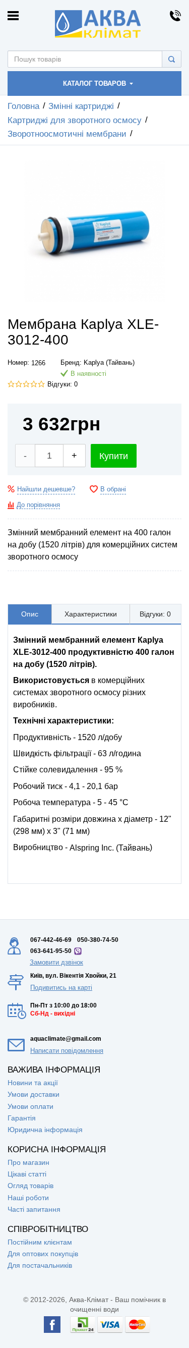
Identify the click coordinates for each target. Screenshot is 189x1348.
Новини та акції (33, 1083)
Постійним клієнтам (40, 1242)
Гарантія (22, 1118)
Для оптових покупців (43, 1254)
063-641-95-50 (51, 950)
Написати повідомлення (66, 1050)
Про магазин (28, 1162)
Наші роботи (28, 1198)
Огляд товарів (30, 1186)
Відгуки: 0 (62, 384)
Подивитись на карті (61, 987)
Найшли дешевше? (46, 489)
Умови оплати (30, 1106)
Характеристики (91, 614)
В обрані (113, 489)
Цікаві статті (27, 1174)
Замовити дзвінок (56, 962)
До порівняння (38, 505)
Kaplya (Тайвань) (109, 362)
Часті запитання (34, 1209)
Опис (29, 614)
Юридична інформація (45, 1130)
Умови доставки (33, 1094)
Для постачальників (40, 1265)
